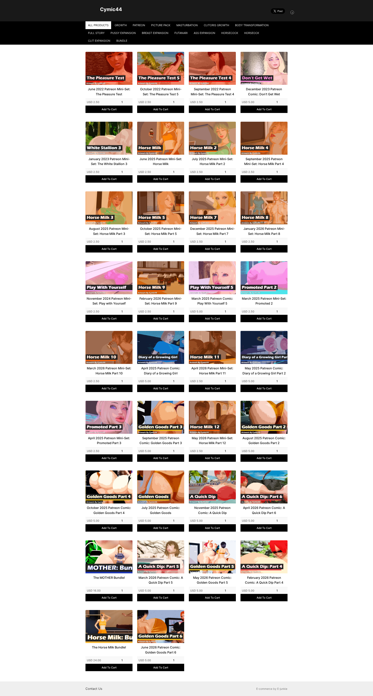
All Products (98, 25)
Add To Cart (109, 109)
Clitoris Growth (216, 25)
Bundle (121, 40)
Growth (121, 25)
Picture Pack (160, 25)
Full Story (96, 33)
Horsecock (229, 33)
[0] (288, 12)
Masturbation (187, 25)
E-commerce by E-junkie (271, 688)
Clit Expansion (99, 40)
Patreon (139, 25)
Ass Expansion (204, 33)
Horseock (251, 33)
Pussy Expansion (123, 33)
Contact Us (93, 689)
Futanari (181, 33)
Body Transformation (252, 25)
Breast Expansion (155, 33)
